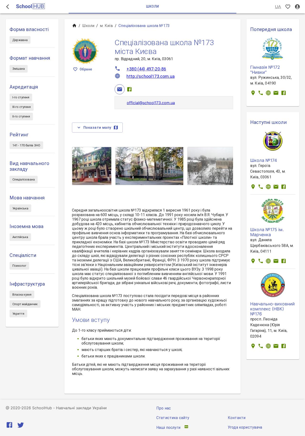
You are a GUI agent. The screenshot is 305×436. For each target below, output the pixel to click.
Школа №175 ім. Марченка (267, 232)
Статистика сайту (172, 417)
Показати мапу (97, 127)
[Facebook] (129, 89)
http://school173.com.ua (151, 76)
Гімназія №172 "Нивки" (265, 70)
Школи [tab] (152, 6)
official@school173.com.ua (151, 102)
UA (278, 6)
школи (279, 122)
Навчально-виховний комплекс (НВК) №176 (272, 308)
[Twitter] (20, 425)
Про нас (163, 408)
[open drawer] (7, 6)
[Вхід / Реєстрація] (297, 6)
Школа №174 (263, 160)
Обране (86, 69)
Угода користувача (245, 427)
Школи (88, 25)
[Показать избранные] (288, 6)
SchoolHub (42, 407)
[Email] (120, 89)
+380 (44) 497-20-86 (146, 68)
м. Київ (106, 25)
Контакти (236, 417)
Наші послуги (168, 427)
